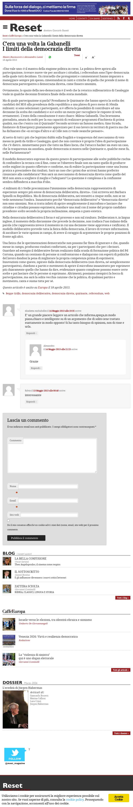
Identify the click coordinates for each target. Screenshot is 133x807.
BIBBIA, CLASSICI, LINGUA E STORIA (34, 592)
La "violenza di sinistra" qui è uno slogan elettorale (36, 656)
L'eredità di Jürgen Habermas (22, 688)
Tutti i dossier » (121, 733)
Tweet (77, 55)
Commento (15, 440)
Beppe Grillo (13, 293)
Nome (14, 487)
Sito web (14, 514)
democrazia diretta (63, 293)
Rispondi (31, 333)
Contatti (82, 19)
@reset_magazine (15, 763)
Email (14, 501)
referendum (96, 293)
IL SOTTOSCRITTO (27, 572)
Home (72, 19)
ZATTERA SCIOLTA (27, 586)
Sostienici (108, 19)
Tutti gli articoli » (121, 670)
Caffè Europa (15, 35)
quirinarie (81, 293)
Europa (42, 287)
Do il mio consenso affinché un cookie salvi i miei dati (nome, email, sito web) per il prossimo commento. (53, 527)
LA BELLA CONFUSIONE (30, 558)
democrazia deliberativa (36, 293)
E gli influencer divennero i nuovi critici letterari (40, 577)
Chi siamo (95, 19)
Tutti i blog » (123, 597)
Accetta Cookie (118, 798)
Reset (5, 35)
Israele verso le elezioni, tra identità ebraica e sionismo (55, 620)
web (107, 293)
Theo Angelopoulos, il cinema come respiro (37, 564)
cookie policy (75, 799)
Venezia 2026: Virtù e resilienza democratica (48, 636)
